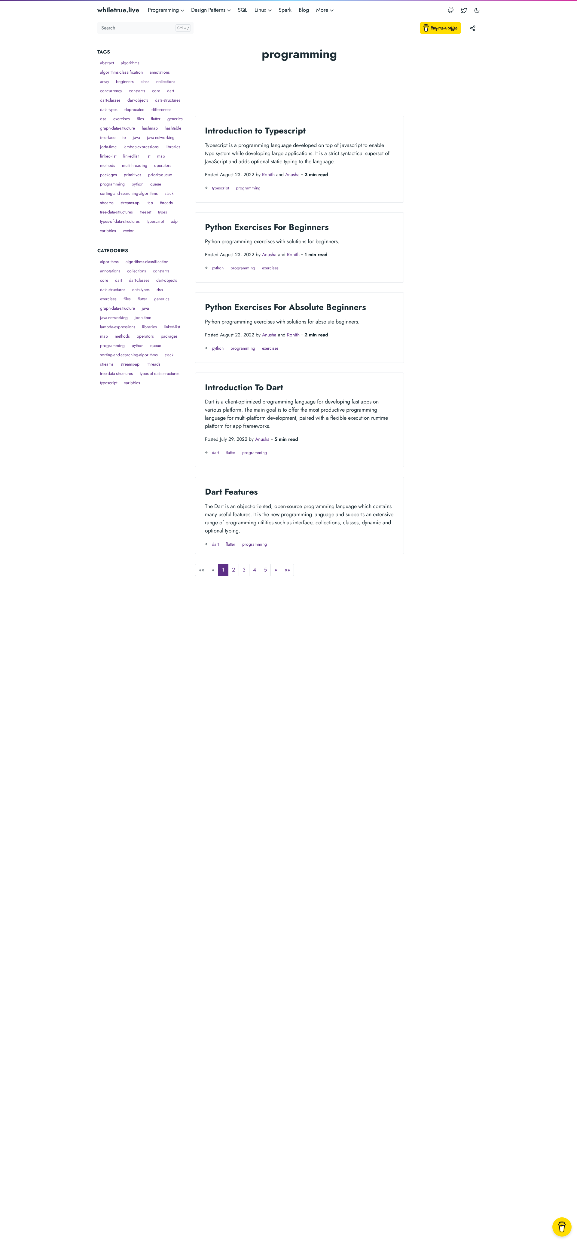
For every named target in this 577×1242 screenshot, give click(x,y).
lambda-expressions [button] (141, 147)
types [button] (162, 212)
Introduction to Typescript (255, 130)
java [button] (136, 137)
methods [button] (107, 165)
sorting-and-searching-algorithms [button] (129, 193)
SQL (242, 10)
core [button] (156, 91)
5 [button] (265, 570)
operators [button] (162, 165)
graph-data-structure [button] (117, 128)
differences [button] (161, 109)
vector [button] (128, 231)
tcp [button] (150, 203)
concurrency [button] (111, 91)
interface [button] (107, 137)
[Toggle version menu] (473, 28)
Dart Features (231, 492)
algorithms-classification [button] (121, 72)
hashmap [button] (150, 128)
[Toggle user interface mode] (476, 10)
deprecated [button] (134, 109)
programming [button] (112, 184)
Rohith (268, 174)
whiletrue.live (118, 10)
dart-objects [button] (137, 100)
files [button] (140, 119)
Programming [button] (164, 10)
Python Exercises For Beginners (267, 227)
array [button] (104, 81)
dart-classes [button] (110, 100)
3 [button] (244, 570)
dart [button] (170, 91)
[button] (275, 570)
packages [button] (108, 175)
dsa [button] (103, 119)
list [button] (147, 156)
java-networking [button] (161, 137)
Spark (285, 10)
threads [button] (166, 203)
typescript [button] (155, 221)
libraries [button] (173, 147)
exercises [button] (121, 119)
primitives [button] (132, 175)
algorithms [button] (130, 63)
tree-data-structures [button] (116, 212)
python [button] (137, 184)
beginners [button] (125, 81)
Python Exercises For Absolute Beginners (285, 307)
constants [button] (137, 91)
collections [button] (165, 81)
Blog (304, 10)
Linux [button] (261, 10)
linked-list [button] (108, 156)
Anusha (292, 174)
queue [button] (155, 184)
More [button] (323, 10)
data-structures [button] (167, 100)
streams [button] (107, 203)
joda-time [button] (108, 147)
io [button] (124, 137)
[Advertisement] (141, 478)
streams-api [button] (131, 203)
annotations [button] (160, 72)
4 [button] (254, 570)
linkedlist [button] (131, 156)
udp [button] (174, 221)
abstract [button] (107, 63)
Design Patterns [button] (209, 10)
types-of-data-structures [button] (120, 221)
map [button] (161, 156)
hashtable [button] (173, 128)
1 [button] (223, 570)
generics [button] (175, 119)
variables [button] (108, 231)
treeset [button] (145, 212)
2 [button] (233, 570)
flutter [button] (155, 119)
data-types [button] (109, 109)
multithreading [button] (134, 165)
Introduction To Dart (244, 387)
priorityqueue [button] (160, 175)
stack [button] (169, 193)
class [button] (145, 81)
